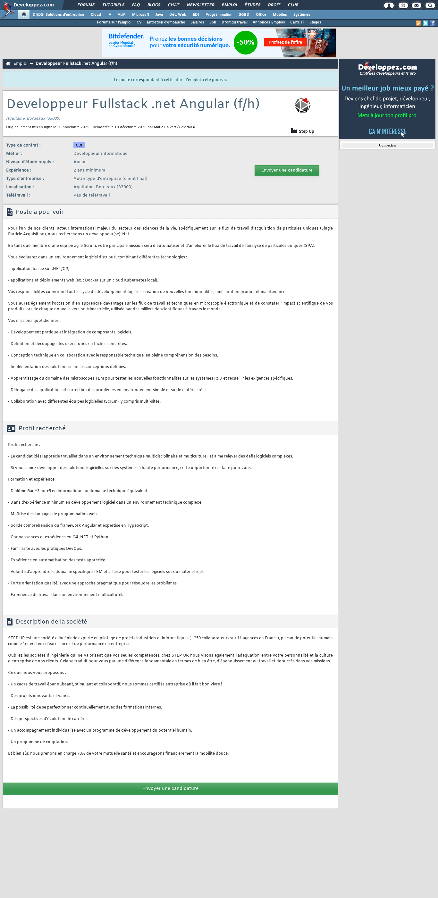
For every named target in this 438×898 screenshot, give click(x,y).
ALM (122, 15)
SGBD (244, 15)
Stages (315, 22)
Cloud (96, 15)
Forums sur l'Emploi (114, 22)
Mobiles (280, 15)
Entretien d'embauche (166, 22)
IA (109, 15)
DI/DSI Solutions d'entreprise (58, 15)
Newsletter (200, 5)
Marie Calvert (165, 127)
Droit (274, 5)
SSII (212, 22)
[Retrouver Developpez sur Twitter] (425, 23)
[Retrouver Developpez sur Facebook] (432, 23)
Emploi (229, 5)
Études (252, 5)
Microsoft (140, 15)
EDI (196, 15)
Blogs (154, 5)
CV (139, 22)
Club (293, 5)
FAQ (135, 5)
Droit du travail (235, 22)
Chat (173, 5)
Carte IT (297, 22)
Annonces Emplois (269, 22)
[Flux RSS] (418, 23)
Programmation (219, 15)
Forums (86, 5)
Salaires (197, 22)
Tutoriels (113, 5)
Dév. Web (177, 15)
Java (159, 15)
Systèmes (301, 15)
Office (261, 15)
